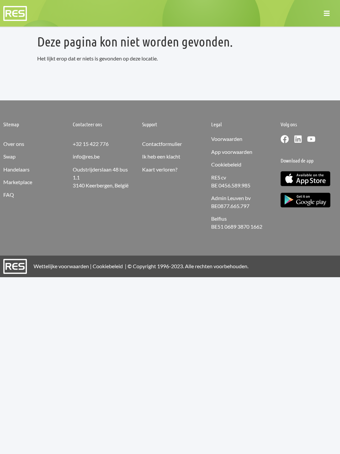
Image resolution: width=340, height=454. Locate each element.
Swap (9, 156)
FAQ (8, 194)
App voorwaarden (231, 152)
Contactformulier (162, 144)
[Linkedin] (298, 139)
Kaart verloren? (159, 169)
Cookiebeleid (226, 164)
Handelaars (16, 169)
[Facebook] (285, 139)
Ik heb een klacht (161, 156)
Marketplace (17, 182)
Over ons (13, 144)
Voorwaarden (226, 139)
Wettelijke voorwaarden (61, 266)
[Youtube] (311, 139)
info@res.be (86, 156)
